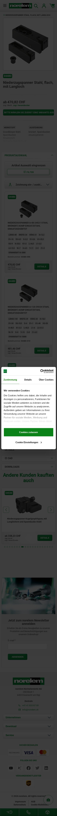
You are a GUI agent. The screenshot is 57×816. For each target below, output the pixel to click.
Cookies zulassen (28, 432)
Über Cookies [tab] (46, 379)
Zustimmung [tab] (10, 379)
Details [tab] (28, 379)
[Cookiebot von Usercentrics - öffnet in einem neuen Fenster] (41, 371)
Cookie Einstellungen (27, 442)
